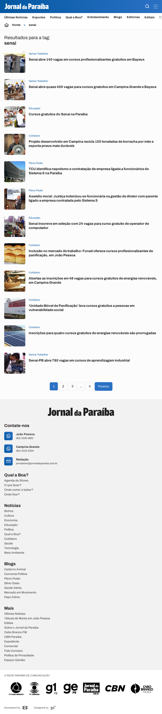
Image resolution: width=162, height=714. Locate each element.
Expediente (11, 641)
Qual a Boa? (74, 17)
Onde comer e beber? (18, 489)
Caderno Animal (15, 569)
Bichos (8, 511)
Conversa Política (15, 574)
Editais (149, 17)
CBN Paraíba (13, 637)
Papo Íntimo (12, 597)
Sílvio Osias (11, 583)
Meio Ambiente (14, 552)
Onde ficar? (12, 494)
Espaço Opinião (14, 660)
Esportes (38, 17)
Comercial (11, 646)
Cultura (9, 515)
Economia (11, 520)
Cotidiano (10, 538)
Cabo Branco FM (15, 632)
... (81, 386)
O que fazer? (12, 485)
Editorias (133, 17)
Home (16, 25)
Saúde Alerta (13, 587)
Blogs (118, 17)
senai (32, 25)
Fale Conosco (13, 650)
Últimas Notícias (16, 17)
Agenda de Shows (16, 480)
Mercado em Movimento (20, 592)
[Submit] (147, 6)
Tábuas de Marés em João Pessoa (27, 618)
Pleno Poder (12, 578)
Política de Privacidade (19, 655)
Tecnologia (11, 548)
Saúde (8, 543)
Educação (11, 525)
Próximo (103, 386)
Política (55, 17)
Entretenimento (98, 17)
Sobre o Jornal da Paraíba (21, 627)
